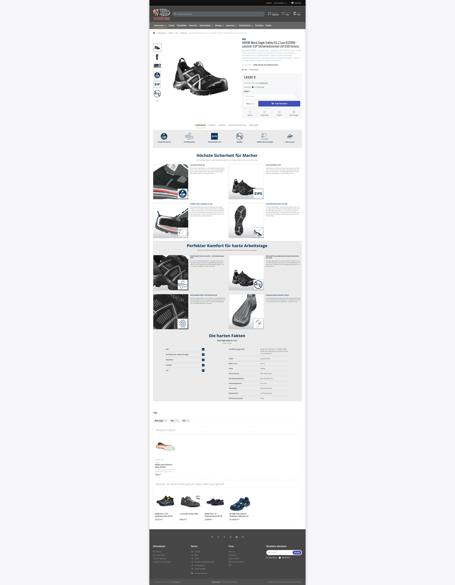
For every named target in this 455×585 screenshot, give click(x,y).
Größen (246, 91)
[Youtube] (236, 537)
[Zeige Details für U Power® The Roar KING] (190, 500)
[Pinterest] (242, 537)
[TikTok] (230, 537)
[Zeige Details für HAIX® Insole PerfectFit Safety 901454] (165, 446)
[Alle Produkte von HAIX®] (244, 39)
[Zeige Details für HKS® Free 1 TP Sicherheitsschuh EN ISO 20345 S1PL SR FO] (215, 500)
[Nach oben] (157, 40)
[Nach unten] (157, 101)
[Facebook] (212, 537)
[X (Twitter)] (218, 537)
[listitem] (201, 75)
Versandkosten (263, 83)
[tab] (200, 125)
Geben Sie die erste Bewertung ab (265, 65)
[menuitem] (160, 25)
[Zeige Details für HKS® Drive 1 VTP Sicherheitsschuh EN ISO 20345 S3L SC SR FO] (165, 500)
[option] (157, 47)
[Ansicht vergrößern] (201, 75)
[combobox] (218, 14)
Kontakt (269, 3)
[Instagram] (224, 537)
